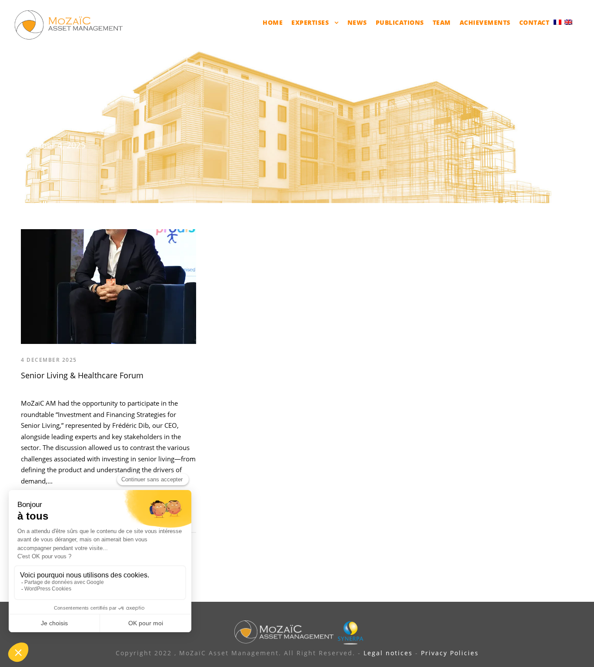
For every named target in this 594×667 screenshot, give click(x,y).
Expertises (310, 22)
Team (442, 22)
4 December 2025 (49, 360)
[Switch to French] (557, 21)
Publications (400, 22)
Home (273, 22)
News (357, 22)
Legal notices (388, 653)
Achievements (485, 22)
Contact (534, 22)
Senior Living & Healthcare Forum (82, 375)
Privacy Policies (450, 653)
